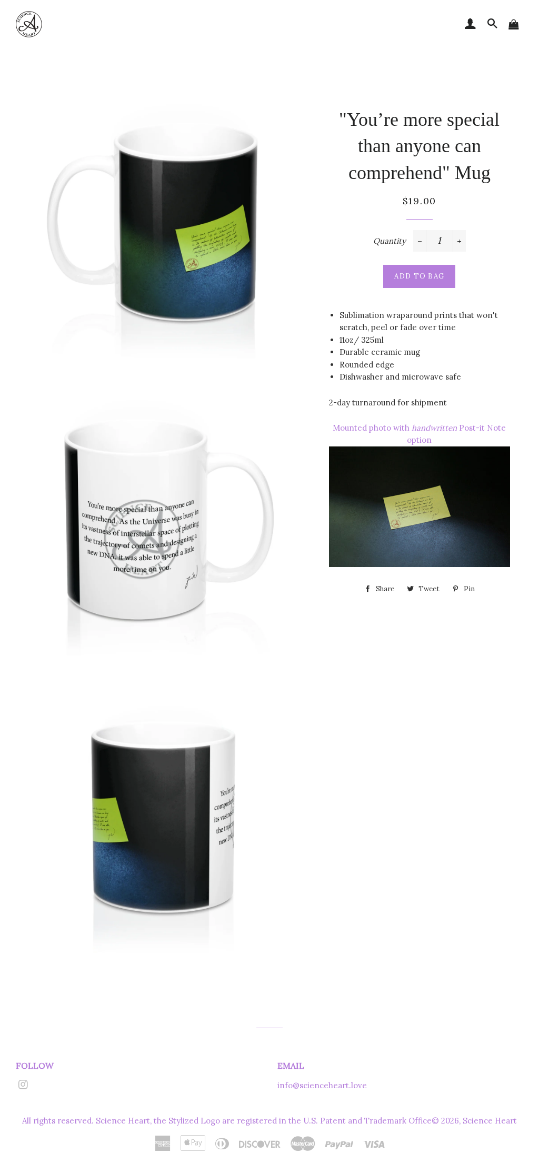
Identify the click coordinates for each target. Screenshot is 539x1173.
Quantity (389, 241)
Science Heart (490, 1121)
